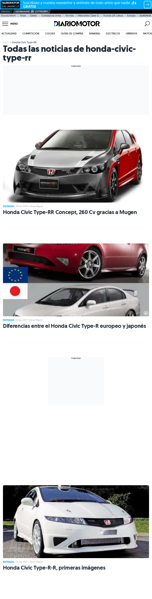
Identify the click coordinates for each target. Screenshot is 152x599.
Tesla (23, 15)
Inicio (6, 42)
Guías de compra (72, 33)
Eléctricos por (22, 11)
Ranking (94, 33)
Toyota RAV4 (8, 15)
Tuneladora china (51, 15)
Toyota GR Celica (113, 15)
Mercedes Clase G (88, 15)
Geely (33, 15)
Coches (50, 33)
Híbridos (131, 33)
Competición (30, 33)
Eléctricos (113, 33)
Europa (131, 15)
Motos (147, 33)
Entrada (8, 206)
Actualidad (8, 33)
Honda (69, 15)
